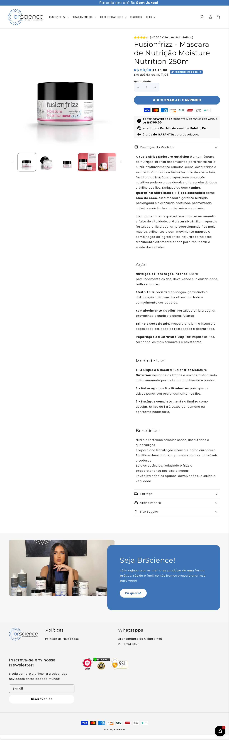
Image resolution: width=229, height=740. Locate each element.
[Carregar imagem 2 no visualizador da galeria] (47, 162)
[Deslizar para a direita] (121, 162)
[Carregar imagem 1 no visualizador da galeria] (27, 162)
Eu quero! (133, 593)
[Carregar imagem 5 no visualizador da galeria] (107, 162)
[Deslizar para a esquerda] (13, 162)
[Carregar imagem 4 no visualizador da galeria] (87, 162)
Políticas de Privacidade (62, 639)
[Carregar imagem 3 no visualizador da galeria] (67, 162)
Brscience (119, 729)
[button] (202, 17)
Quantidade (142, 81)
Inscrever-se (41, 699)
